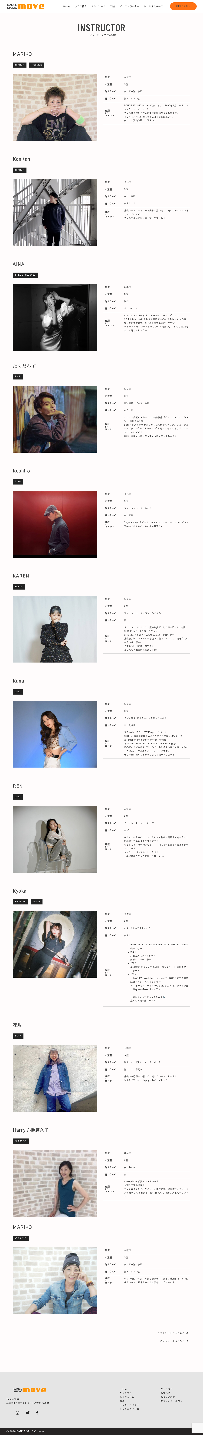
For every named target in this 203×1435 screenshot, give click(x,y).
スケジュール (98, 6)
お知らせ (165, 1393)
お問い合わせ (183, 6)
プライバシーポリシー (172, 1401)
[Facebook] (37, 1413)
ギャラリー (166, 1389)
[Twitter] (28, 1413)
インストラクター (129, 6)
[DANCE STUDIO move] (25, 6)
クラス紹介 (81, 6)
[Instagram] (17, 1413)
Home (66, 6)
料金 (112, 6)
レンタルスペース (153, 6)
